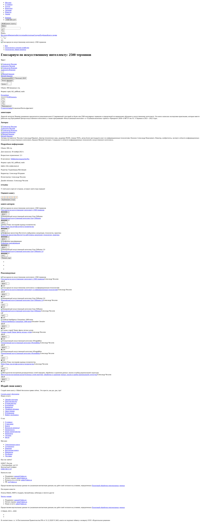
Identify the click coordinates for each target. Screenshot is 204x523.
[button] (102, 30)
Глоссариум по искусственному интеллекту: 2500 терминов (22, 210)
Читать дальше (6, 496)
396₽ (3, 379)
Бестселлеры (21, 35)
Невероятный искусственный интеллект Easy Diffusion (21, 218)
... (2, 72)
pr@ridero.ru (12, 482)
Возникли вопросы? (12, 428)
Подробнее (5, 95)
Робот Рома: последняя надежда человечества (17, 226)
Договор (8, 435)
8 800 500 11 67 (6, 469)
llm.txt (7, 437)
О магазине (9, 424)
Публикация (9, 413)
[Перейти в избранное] (2, 38)
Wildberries (14, 159)
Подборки (43, 35)
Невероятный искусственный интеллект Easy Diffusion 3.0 (22, 251)
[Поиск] (3, 30)
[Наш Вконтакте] (6, 515)
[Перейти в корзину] (4, 38)
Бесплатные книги (12, 450)
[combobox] (102, 28)
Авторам (8, 10)
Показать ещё (6, 258)
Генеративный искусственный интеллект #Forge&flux (20, 343)
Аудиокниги (9, 446)
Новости (8, 12)
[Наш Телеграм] (6, 517)
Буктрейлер (9, 405)
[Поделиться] (3, 103)
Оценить (13, 97)
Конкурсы (8, 8)
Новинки (8, 448)
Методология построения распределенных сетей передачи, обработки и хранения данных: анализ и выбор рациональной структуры (49, 374)
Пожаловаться (6, 106)
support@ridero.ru (20, 476)
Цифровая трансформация (10, 243)
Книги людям (52, 35)
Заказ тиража (10, 411)
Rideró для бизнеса (12, 415)
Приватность (10, 430)
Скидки (37, 35)
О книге (4, 108)
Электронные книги (12, 444)
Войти (4, 26)
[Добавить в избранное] (3, 99)
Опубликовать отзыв (8, 199)
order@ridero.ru (26, 480)
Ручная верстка (10, 403)
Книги (7, 426)
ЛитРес (26, 159)
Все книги (4, 35)
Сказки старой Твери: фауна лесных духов (16, 332)
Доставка (8, 456)
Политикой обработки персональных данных (108, 485)
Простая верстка (11, 401)
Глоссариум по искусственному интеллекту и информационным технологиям (29, 290)
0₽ (3, 222)
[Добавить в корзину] (9, 83)
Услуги (7, 6)
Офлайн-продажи (11, 399)
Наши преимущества (12, 432)
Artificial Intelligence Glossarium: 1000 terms (16, 321)
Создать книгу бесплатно (10, 394)
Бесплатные (30, 35)
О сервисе (8, 4)
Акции (7, 14)
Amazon (21, 159)
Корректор (9, 407)
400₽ (3, 214)
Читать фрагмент (7, 80)
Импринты (12, 35)
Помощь (8, 18)
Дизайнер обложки (12, 409)
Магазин (8, 3)
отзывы (9, 108)
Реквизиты (9, 433)
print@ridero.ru (22, 478)
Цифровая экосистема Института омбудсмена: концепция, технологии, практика (30, 235)
